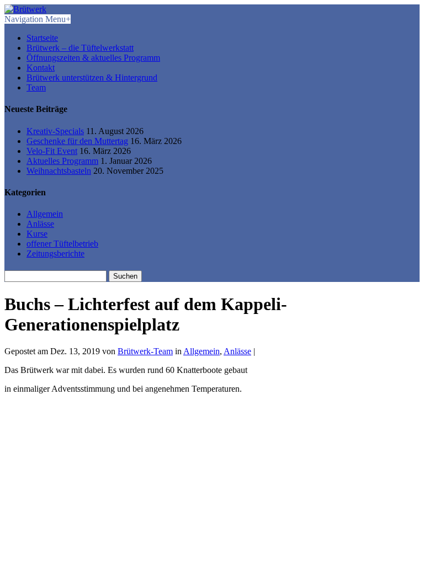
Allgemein (44, 213)
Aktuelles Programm (62, 161)
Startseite (42, 37)
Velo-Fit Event (51, 151)
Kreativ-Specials (55, 131)
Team (36, 87)
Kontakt (40, 67)
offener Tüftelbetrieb (62, 243)
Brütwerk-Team (145, 351)
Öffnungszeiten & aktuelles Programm (93, 57)
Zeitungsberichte (55, 253)
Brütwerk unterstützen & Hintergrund (91, 77)
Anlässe (40, 223)
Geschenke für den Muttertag (77, 141)
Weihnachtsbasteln (58, 170)
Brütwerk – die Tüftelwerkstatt (80, 47)
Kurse (36, 233)
